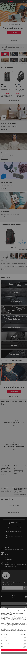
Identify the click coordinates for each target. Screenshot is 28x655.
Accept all (14, 650)
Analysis (3, 637)
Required (3, 634)
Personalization (4, 643)
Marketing (3, 640)
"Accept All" (6, 624)
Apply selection (14, 653)
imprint (18, 631)
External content (4, 646)
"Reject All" (3, 619)
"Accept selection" (20, 628)
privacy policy (11, 631)
